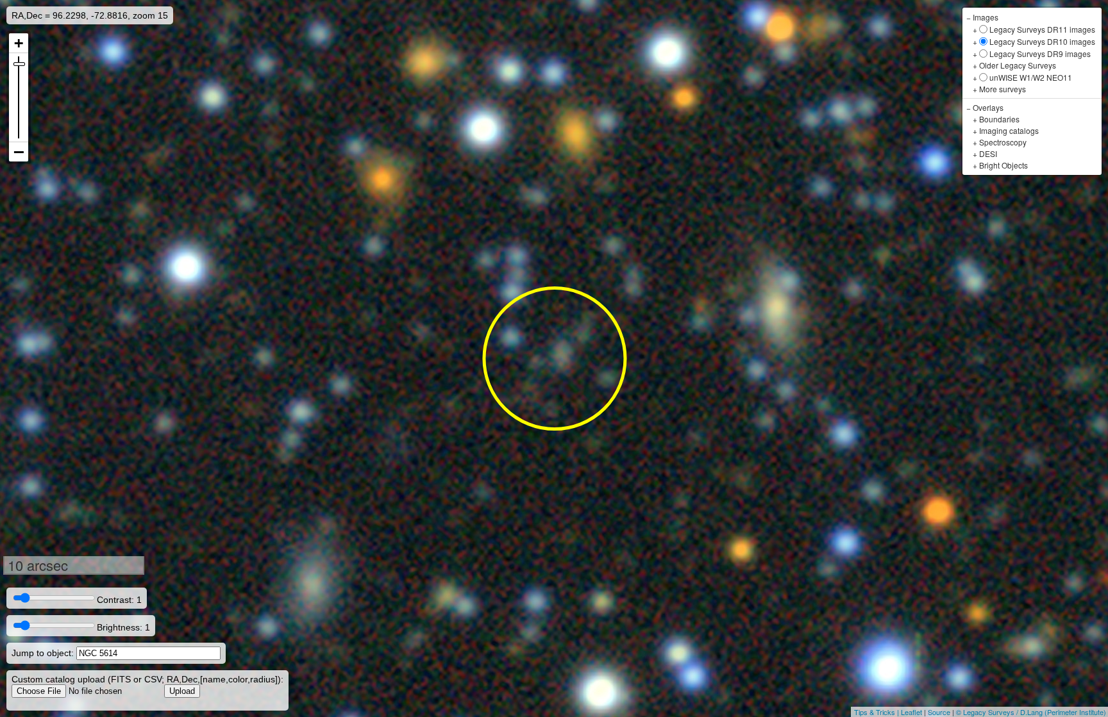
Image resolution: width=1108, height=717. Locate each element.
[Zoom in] (18, 43)
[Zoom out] (18, 151)
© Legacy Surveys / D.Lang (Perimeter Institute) (1031, 712)
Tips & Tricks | (877, 712)
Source (939, 712)
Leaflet (911, 712)
